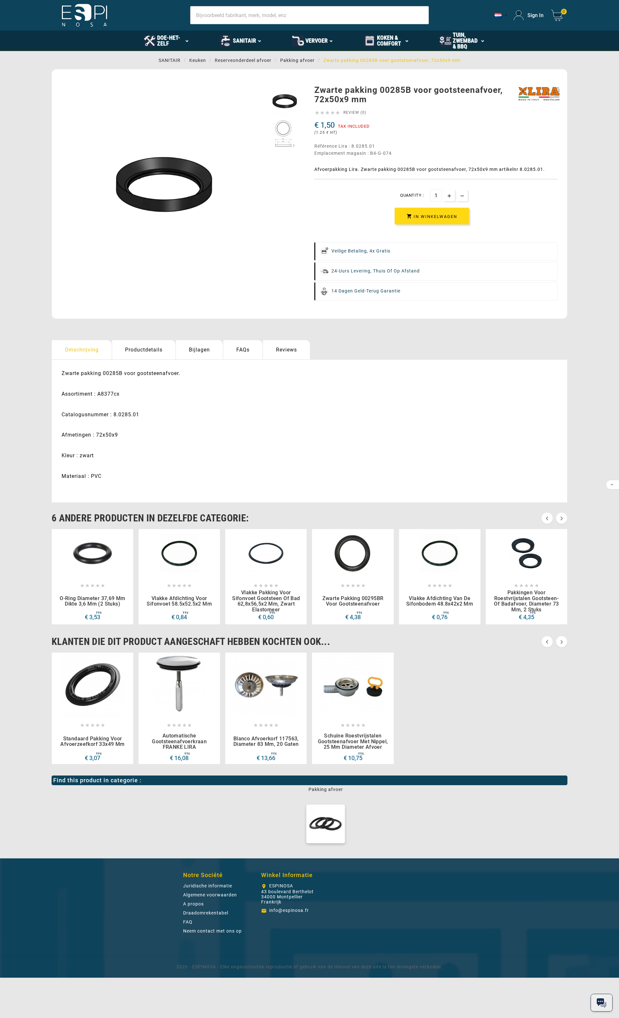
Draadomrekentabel (205, 912)
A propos (193, 903)
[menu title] (515, 40)
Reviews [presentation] (286, 350)
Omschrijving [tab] (82, 350)
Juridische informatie (207, 885)
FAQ (187, 921)
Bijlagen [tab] (199, 350)
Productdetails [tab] (143, 350)
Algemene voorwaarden (210, 894)
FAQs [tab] (243, 350)
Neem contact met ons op (212, 931)
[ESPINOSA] (113, 40)
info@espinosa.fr (289, 910)
